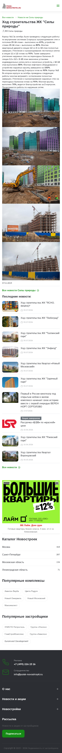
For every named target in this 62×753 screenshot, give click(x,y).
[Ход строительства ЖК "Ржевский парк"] (10, 441)
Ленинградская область (15, 569)
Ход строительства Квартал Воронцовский (35, 454)
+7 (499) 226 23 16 (24, 664)
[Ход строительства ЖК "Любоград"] (10, 321)
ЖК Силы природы (13, 31)
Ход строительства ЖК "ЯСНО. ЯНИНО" (37, 304)
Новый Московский (36, 598)
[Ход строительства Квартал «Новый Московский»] (10, 367)
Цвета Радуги (31, 591)
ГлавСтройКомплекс (14, 634)
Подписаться (13, 733)
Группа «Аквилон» (38, 634)
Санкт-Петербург (11, 554)
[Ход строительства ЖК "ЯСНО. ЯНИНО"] (10, 306)
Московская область (13, 562)
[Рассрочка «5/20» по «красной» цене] (9, 424)
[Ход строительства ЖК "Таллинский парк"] (10, 337)
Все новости (8, 17)
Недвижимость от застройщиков (43, 748)
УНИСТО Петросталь (15, 627)
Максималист (11, 605)
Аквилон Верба (12, 591)
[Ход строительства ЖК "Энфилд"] (10, 352)
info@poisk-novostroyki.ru (28, 674)
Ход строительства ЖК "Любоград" (40, 317)
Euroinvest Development (16, 641)
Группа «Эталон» (39, 627)
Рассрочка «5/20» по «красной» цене (38, 424)
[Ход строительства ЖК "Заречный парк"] (10, 382)
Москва (6, 546)
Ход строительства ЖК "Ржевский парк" (39, 439)
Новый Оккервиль (13, 598)
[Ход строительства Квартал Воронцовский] (10, 456)
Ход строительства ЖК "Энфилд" (39, 348)
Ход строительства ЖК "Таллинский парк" (40, 335)
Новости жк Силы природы (30, 17)
